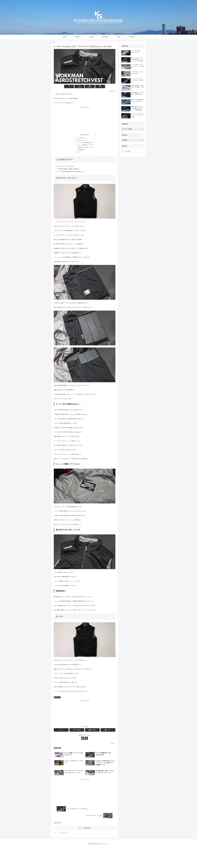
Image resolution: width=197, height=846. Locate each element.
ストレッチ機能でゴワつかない (85, 144)
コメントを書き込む (84, 828)
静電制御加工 (81, 149)
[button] (100, 86)
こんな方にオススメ (81, 137)
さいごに (79, 151)
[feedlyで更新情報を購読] (82, 738)
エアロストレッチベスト (83, 140)
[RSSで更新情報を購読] (86, 738)
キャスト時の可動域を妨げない (85, 142)
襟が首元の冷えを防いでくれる (85, 147)
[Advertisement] (84, 119)
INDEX (82, 134)
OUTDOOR (57, 697)
